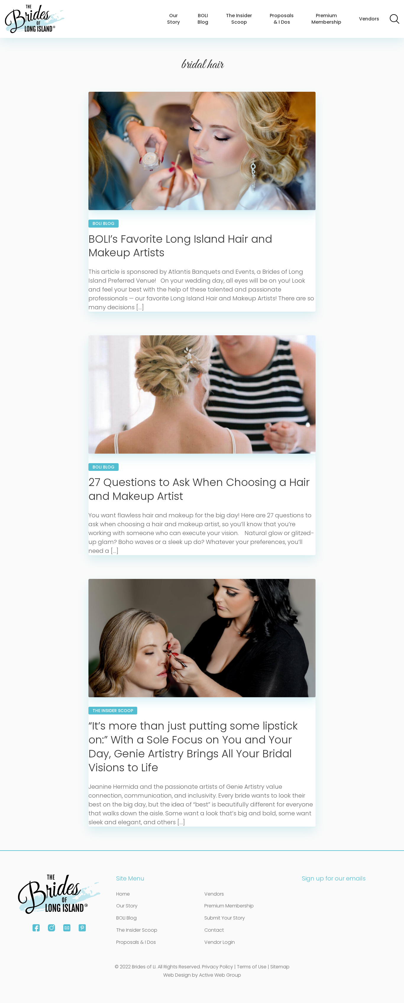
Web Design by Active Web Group (202, 975)
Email (66, 927)
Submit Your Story (224, 918)
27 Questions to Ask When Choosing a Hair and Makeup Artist (199, 489)
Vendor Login (219, 942)
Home (123, 894)
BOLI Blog (203, 18)
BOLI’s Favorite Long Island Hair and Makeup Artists (180, 245)
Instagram (51, 927)
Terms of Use (251, 966)
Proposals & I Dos (282, 18)
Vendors (369, 18)
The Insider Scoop (239, 18)
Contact (214, 930)
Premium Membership (326, 18)
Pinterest (82, 927)
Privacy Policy (217, 966)
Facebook (36, 927)
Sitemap (280, 966)
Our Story (173, 18)
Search (394, 19)
